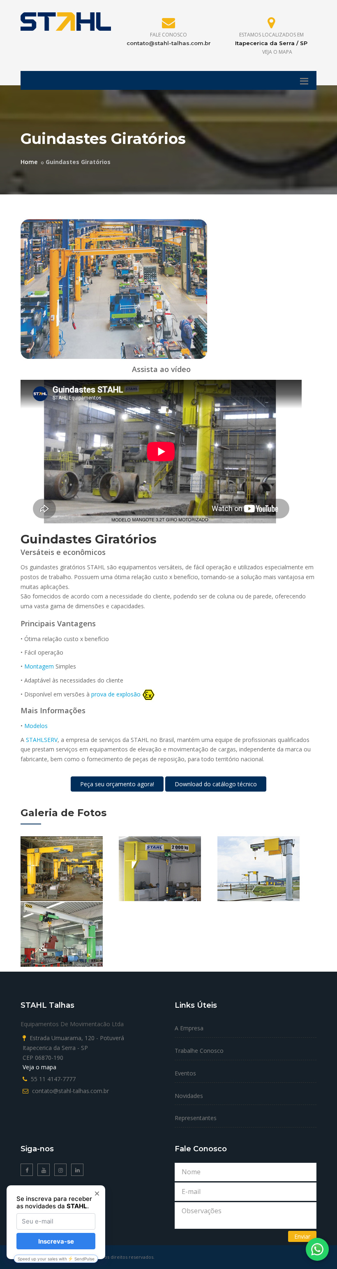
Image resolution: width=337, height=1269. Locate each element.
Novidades (189, 1096)
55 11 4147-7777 (53, 1079)
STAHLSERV (42, 740)
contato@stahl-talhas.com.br (169, 43)
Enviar (302, 1236)
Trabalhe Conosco (199, 1050)
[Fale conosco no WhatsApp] (317, 1249)
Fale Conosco (168, 34)
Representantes (196, 1118)
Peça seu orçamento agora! (117, 784)
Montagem (39, 666)
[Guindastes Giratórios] (114, 288)
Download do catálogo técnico (216, 784)
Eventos (185, 1073)
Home (29, 162)
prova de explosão (116, 694)
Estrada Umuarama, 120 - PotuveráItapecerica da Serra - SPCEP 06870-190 (73, 1047)
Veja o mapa (277, 51)
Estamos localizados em (271, 34)
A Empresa (189, 1028)
